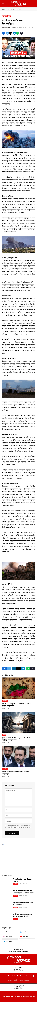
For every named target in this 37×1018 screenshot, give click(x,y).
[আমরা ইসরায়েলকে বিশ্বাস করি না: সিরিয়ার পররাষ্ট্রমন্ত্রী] (18, 756)
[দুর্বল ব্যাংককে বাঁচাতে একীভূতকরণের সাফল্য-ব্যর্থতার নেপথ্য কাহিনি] (18, 722)
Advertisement (24, 980)
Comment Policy (13, 980)
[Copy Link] (21, 33)
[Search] (34, 4)
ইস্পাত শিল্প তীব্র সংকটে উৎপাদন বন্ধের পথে (22, 880)
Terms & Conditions (26, 976)
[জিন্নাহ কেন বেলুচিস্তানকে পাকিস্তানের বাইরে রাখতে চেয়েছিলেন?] (18, 688)
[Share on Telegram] (14, 33)
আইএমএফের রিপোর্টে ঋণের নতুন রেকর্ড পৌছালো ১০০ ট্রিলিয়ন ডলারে (23, 892)
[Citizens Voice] (18, 3)
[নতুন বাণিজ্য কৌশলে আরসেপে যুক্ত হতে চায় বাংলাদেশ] (7, 906)
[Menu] (3, 4)
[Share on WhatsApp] (17, 33)
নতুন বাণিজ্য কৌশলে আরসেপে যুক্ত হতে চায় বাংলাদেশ (23, 904)
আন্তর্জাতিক (6, 16)
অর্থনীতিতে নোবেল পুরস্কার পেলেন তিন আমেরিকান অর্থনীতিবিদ (22, 915)
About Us (7, 976)
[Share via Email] (10, 33)
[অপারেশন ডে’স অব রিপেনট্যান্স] (18, 48)
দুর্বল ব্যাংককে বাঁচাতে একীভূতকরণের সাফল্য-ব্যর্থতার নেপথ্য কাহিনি (17, 738)
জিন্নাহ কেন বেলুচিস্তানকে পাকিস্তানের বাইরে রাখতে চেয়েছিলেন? (16, 704)
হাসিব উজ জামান (6, 27)
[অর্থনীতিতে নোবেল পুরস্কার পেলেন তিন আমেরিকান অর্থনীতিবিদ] (7, 918)
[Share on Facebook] (3, 33)
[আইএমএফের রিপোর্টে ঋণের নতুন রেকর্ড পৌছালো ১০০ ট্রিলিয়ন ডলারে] (7, 894)
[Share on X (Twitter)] (7, 33)
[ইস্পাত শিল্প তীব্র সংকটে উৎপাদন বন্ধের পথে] (7, 883)
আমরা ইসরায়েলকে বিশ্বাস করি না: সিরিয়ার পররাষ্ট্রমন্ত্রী (15, 773)
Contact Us (15, 976)
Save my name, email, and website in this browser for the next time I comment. (18, 827)
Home (3, 9)
